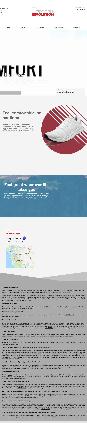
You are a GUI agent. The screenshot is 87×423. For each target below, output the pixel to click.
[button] (22, 27)
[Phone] (24, 238)
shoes (10, 375)
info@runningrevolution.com (22, 300)
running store (16, 290)
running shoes (27, 357)
